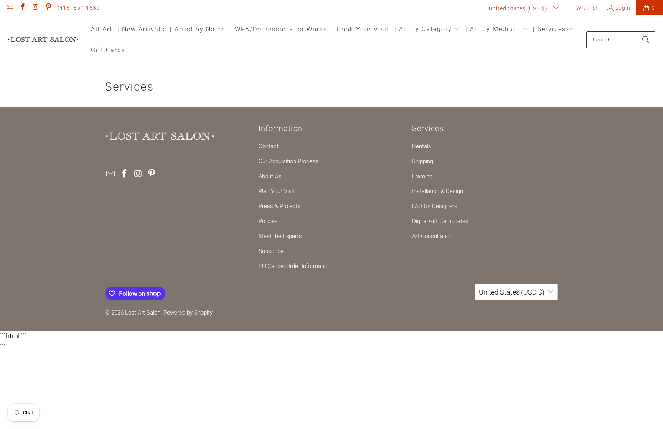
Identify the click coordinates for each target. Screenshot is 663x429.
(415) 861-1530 (79, 8)
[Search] (645, 39)
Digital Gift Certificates (440, 221)
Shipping (422, 161)
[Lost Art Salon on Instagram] (35, 8)
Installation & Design (437, 191)
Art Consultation (432, 236)
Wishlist (586, 8)
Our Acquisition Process (288, 161)
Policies (268, 221)
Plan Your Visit (277, 191)
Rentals (421, 146)
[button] (427, 29)
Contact (269, 146)
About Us (270, 176)
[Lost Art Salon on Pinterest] (48, 8)
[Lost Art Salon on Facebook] (22, 8)
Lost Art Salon (142, 312)
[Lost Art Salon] (43, 40)
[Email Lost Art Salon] (9, 8)
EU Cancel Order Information (294, 266)
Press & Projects (279, 206)
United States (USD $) (519, 8)
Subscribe (271, 251)
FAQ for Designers (434, 206)
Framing (422, 176)
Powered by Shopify (188, 312)
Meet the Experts (280, 236)
